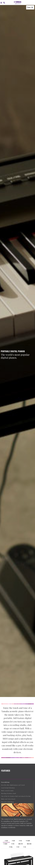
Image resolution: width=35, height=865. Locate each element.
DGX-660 (29, 844)
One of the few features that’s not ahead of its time (16, 796)
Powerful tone (5, 782)
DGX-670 (20, 844)
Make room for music (7, 790)
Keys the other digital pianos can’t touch (13, 785)
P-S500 (5, 844)
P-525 (6, 840)
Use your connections (7, 802)
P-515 (12, 844)
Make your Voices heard (8, 799)
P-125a (10, 847)
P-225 (13, 840)
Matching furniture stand (8, 793)
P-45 (25, 847)
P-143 (20, 840)
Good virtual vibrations (8, 788)
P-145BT (28, 840)
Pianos (29, 7)
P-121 (18, 847)
